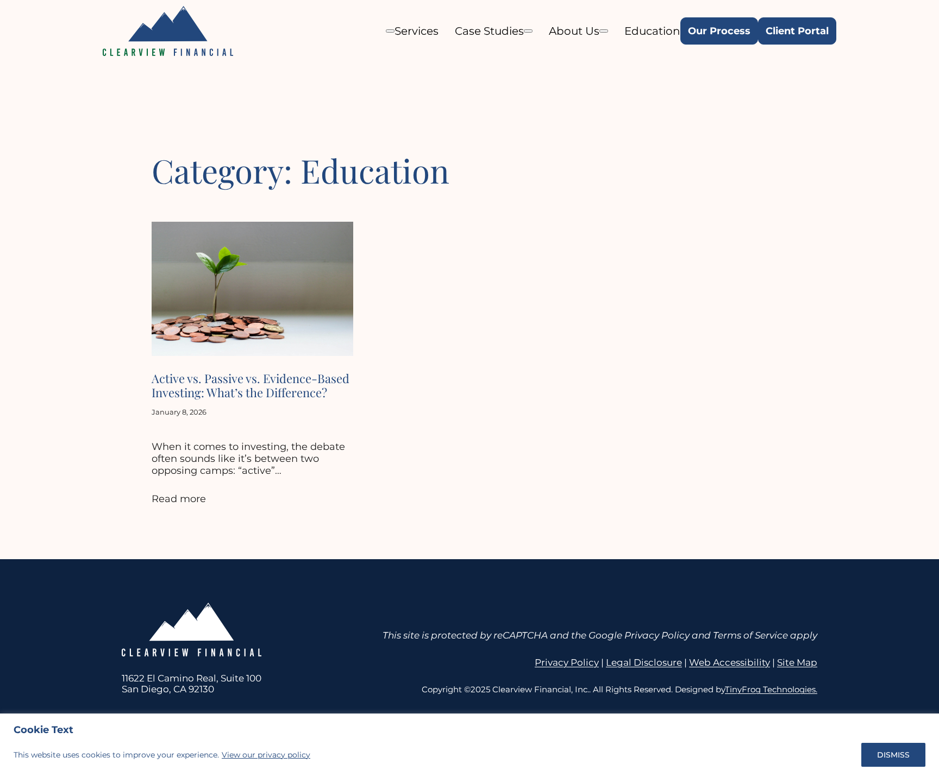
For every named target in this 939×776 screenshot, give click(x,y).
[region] (469, 745)
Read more (179, 499)
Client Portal (797, 31)
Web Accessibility (729, 662)
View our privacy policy (266, 755)
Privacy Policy (567, 662)
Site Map (797, 662)
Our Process (719, 31)
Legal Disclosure (644, 662)
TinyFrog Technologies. (771, 689)
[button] (390, 31)
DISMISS (893, 755)
